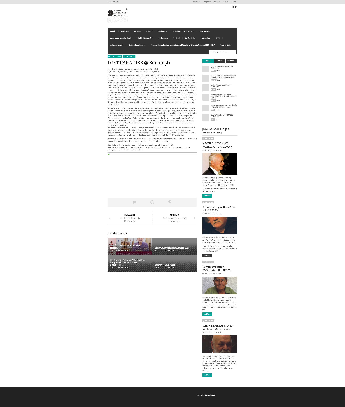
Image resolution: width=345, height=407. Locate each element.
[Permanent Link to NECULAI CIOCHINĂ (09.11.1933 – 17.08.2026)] (219, 164)
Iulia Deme (127, 150)
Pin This (170, 202)
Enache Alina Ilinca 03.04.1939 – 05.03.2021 (222, 116)
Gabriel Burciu (210, 395)
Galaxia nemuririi (116, 45)
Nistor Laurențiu (216, 150)
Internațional (203, 32)
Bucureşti (111, 56)
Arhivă (226, 2)
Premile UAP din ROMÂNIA (182, 32)
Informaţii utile (225, 45)
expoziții (119, 56)
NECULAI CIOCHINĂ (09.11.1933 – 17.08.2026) (217, 145)
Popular (208, 61)
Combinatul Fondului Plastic (120, 38)
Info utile (216, 2)
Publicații (176, 38)
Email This (188, 202)
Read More (207, 195)
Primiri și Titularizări (143, 39)
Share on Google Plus (152, 202)
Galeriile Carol (138, 150)
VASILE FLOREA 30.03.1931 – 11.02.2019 (221, 86)
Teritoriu (137, 31)
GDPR (218, 38)
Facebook (231, 61)
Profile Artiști (190, 38)
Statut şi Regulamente (137, 45)
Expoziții (149, 31)
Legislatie (207, 2)
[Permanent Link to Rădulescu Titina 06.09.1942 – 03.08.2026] (219, 285)
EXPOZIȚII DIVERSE (129, 56)
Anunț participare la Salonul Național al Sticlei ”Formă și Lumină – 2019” (224, 96)
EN (233, 7)
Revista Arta (163, 38)
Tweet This (134, 202)
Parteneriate (205, 38)
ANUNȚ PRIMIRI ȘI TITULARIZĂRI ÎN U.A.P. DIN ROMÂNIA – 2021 (224, 106)
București (125, 31)
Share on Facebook (116, 202)
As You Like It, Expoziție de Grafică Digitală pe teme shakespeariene (223, 76)
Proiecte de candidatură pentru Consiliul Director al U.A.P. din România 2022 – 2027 (183, 45)
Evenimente (161, 32)
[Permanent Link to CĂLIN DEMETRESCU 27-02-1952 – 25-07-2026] (219, 344)
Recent (219, 61)
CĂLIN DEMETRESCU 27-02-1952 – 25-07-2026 (218, 327)
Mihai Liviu (117, 150)
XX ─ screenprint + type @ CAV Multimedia (222, 67)
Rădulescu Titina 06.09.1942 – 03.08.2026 (216, 268)
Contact (233, 2)
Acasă (111, 32)
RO (236, 7)
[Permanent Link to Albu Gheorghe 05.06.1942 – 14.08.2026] (219, 225)
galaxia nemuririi (208, 138)
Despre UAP (195, 2)
